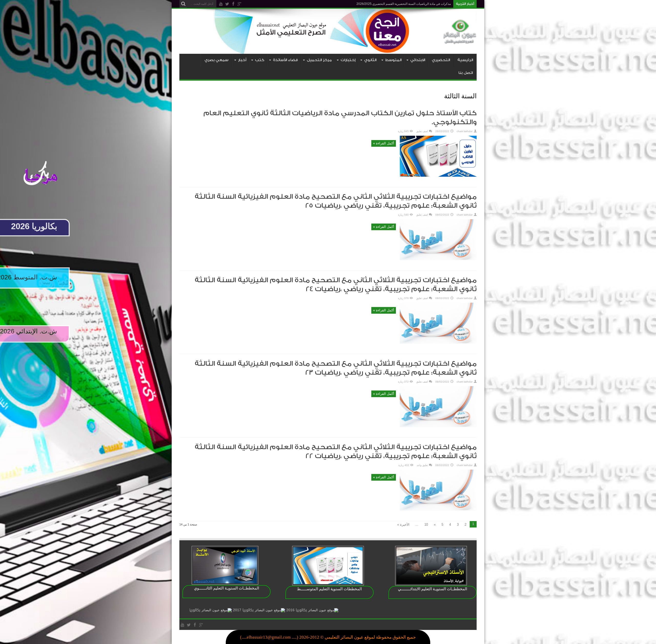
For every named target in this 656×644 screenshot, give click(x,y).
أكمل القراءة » (383, 143)
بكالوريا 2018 (234, 610)
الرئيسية (465, 60)
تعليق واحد (422, 465)
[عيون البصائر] (460, 41)
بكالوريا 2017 (287, 610)
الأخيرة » (403, 524)
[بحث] (183, 4)
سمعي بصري (216, 60)
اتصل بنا (465, 73)
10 (426, 524)
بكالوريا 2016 (341, 610)
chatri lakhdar (465, 131)
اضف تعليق (422, 131)
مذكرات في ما (442, 4)
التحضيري (441, 60)
